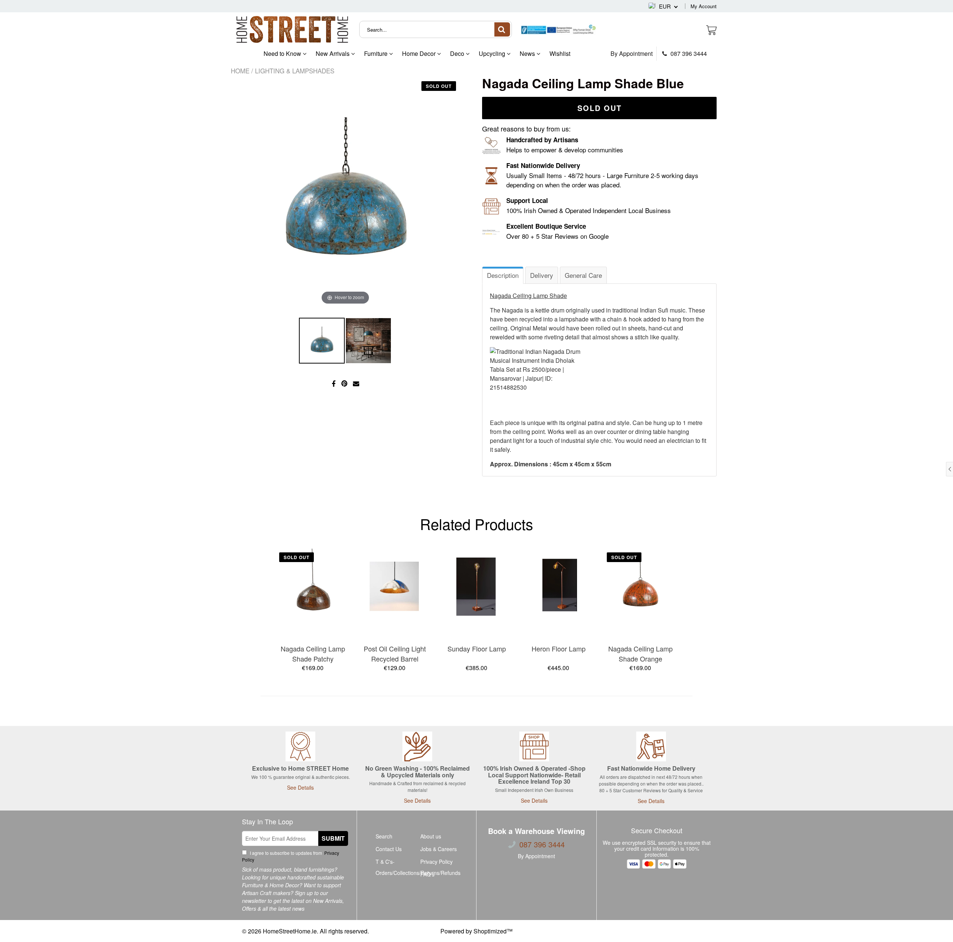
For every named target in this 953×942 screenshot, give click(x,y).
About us (430, 836)
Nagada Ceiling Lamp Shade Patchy (313, 653)
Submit (333, 838)
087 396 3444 (688, 53)
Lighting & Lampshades (294, 70)
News (528, 53)
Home (240, 70)
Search (384, 836)
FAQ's (427, 874)
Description (503, 275)
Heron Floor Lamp (559, 648)
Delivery (541, 275)
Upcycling (493, 53)
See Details (300, 787)
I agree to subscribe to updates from (290, 856)
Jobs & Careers (438, 849)
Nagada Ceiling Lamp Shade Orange (640, 653)
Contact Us (389, 849)
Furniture (376, 53)
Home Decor (419, 53)
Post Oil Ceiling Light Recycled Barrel (395, 653)
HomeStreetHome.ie (290, 931)
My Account (704, 6)
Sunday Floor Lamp (476, 648)
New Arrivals (333, 53)
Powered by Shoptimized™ (476, 931)
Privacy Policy (436, 861)
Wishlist (559, 53)
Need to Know (283, 53)
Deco (458, 53)
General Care (583, 275)
